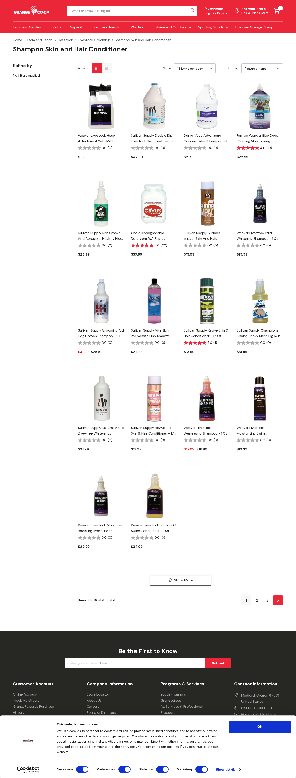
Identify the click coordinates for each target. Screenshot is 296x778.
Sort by (233, 68)
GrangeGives (171, 700)
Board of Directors (101, 712)
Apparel (76, 27)
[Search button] (192, 11)
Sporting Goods (211, 27)
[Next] (278, 600)
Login (209, 13)
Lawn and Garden (27, 27)
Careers (93, 706)
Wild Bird (137, 27)
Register (223, 13)
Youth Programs (173, 694)
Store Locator (98, 694)
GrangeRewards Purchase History (33, 709)
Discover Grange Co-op (254, 27)
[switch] (124, 769)
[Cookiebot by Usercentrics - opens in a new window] (28, 769)
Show (167, 68)
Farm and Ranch (106, 27)
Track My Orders (26, 700)
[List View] (107, 68)
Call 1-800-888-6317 (257, 708)
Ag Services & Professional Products (182, 709)
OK (259, 727)
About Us (94, 700)
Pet (55, 27)
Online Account (25, 694)
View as (83, 68)
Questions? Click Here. (258, 714)
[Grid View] (97, 68)
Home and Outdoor (171, 27)
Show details (226, 769)
